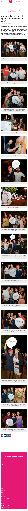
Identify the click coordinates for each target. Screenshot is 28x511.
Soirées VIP (3, 496)
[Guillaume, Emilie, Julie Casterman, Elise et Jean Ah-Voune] (14, 64)
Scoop (2, 488)
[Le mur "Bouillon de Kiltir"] (14, 187)
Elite (2, 500)
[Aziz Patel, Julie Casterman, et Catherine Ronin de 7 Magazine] (14, 410)
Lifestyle (3, 490)
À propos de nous (5, 507)
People (2, 486)
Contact (3, 503)
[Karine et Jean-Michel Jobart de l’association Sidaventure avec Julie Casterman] (14, 262)
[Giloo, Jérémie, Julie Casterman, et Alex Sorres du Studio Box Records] (14, 311)
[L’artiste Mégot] (14, 137)
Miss (2, 492)
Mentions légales (5, 505)
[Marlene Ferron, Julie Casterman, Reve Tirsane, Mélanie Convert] (14, 211)
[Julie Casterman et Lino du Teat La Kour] (14, 160)
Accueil (2, 484)
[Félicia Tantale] (14, 115)
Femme (2, 494)
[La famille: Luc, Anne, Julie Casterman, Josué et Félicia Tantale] (14, 286)
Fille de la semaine (5, 498)
